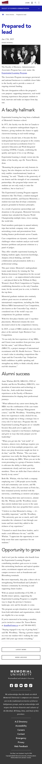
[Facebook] (11, 685)
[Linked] (25, 685)
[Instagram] (16, 685)
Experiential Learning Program (14, 73)
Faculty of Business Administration (15, 8)
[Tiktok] (30, 685)
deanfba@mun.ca (11, 625)
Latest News (21, 649)
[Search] (35, 3)
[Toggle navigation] (38, 3)
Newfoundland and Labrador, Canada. (21, 757)
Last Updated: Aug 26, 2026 (24, 753)
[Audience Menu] (32, 3)
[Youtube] (21, 685)
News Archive (21, 657)
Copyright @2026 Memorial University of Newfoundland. (21, 756)
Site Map (12, 753)
